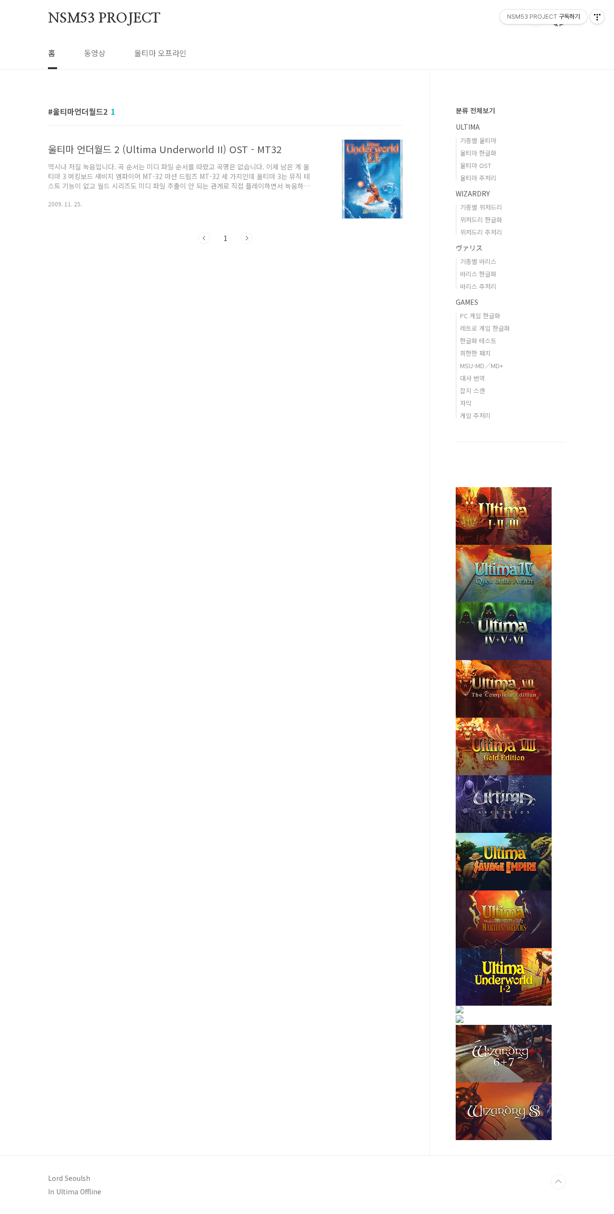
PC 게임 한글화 (480, 315)
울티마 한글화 (478, 152)
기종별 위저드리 (481, 207)
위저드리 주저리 (481, 232)
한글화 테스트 (478, 340)
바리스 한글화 (478, 273)
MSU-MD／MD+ (481, 365)
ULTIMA (468, 127)
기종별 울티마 (478, 140)
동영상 (95, 53)
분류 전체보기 (475, 110)
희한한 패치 (475, 353)
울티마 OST (475, 165)
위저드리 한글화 (481, 219)
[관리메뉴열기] (597, 17)
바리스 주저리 (478, 286)
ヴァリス (469, 247)
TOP (558, 1182)
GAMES (467, 302)
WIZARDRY (473, 193)
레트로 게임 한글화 (485, 328)
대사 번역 (472, 378)
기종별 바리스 (478, 261)
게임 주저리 (475, 415)
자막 (466, 403)
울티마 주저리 (478, 177)
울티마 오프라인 (160, 53)
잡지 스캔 (472, 390)
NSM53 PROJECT (104, 18)
